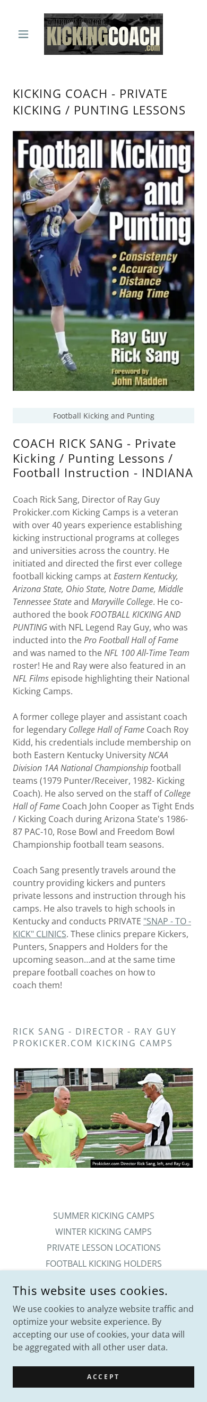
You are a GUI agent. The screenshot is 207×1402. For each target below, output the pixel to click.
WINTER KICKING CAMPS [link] (103, 1231)
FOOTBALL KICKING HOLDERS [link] (104, 1263)
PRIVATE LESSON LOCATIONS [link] (104, 1247)
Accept (103, 1376)
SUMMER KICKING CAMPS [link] (103, 1215)
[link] (103, 34)
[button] (26, 34)
